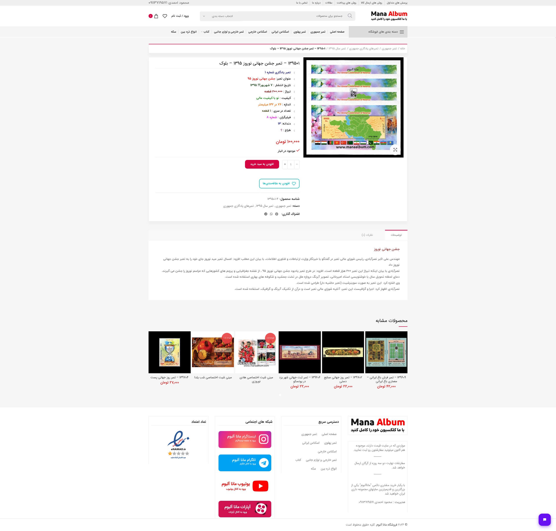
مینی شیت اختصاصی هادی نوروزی (256, 379)
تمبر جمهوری (389, 48)
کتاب (298, 460)
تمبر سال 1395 (337, 48)
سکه (313, 469)
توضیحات (396, 235)
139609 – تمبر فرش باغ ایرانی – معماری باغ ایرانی (386, 379)
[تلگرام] (266, 214)
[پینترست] (277, 214)
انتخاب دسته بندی (222, 16)
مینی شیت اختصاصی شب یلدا (213, 377)
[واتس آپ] (271, 214)
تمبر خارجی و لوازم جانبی (321, 460)
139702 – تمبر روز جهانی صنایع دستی (343, 379)
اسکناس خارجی (327, 452)
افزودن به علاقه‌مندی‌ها (276, 183)
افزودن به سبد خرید (262, 164)
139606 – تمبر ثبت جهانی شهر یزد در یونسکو (299, 379)
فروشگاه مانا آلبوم (386, 524)
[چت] (545, 520)
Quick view (368, 338)
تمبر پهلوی (330, 443)
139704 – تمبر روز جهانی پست (170, 377)
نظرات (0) (367, 235)
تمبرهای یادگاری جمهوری (363, 48)
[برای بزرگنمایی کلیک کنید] (395, 149)
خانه (402, 48)
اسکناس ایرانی (310, 443)
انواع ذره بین (329, 469)
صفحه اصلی (329, 434)
